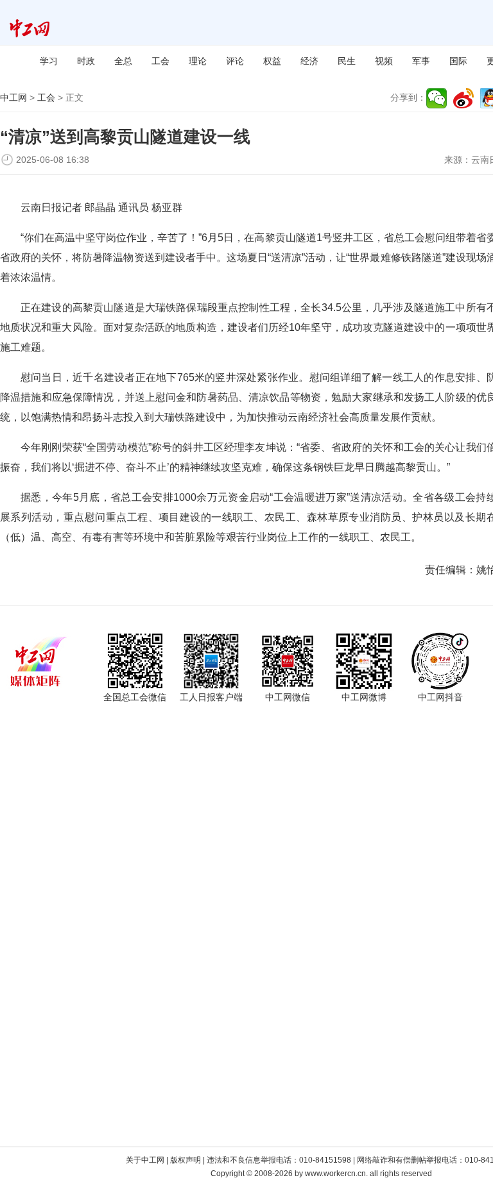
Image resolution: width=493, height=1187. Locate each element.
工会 (160, 61)
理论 (198, 61)
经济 (309, 61)
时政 (86, 61)
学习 (49, 61)
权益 (272, 61)
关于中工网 (145, 1160)
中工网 (13, 97)
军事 (421, 61)
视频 (384, 61)
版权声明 (185, 1160)
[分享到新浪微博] (463, 98)
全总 (123, 61)
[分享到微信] (436, 98)
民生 (347, 61)
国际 (458, 61)
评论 (235, 61)
